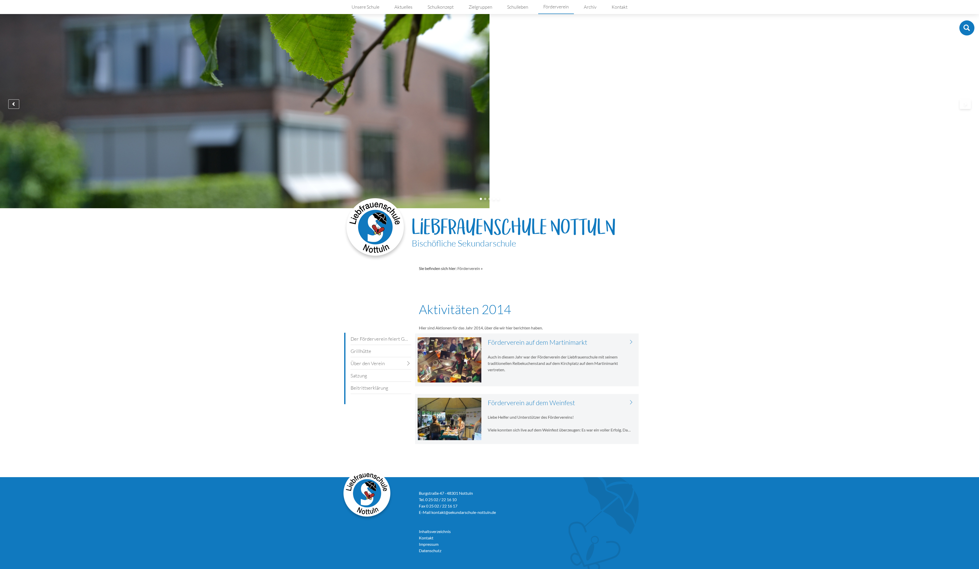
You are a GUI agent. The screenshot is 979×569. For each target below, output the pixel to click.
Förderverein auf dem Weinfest (531, 403)
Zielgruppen (480, 7)
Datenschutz (430, 550)
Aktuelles (403, 7)
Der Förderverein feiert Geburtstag (381, 339)
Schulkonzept (441, 7)
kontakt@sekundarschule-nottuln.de (463, 512)
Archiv (590, 7)
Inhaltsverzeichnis (435, 531)
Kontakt (619, 7)
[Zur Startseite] (375, 229)
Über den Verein (368, 363)
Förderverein (556, 6)
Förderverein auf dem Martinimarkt (537, 342)
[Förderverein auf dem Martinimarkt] (631, 341)
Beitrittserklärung (369, 388)
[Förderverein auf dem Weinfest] (631, 402)
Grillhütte (361, 351)
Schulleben (517, 7)
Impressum (429, 544)
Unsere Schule (365, 7)
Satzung (359, 376)
